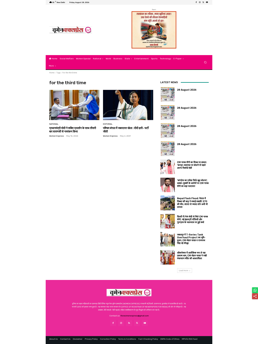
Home (51, 72)
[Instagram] (200, 2)
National (53, 124)
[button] (205, 62)
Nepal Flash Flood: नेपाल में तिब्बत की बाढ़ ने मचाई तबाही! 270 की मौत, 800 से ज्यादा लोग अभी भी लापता (192, 202)
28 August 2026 (186, 89)
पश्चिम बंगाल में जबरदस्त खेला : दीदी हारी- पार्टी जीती (126, 129)
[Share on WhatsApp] (255, 290)
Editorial (107, 124)
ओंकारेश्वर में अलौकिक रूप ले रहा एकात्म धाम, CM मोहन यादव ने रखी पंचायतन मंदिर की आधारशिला (192, 255)
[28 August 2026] (167, 94)
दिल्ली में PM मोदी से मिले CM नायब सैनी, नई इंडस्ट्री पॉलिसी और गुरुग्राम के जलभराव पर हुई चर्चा (192, 219)
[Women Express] (70, 29)
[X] (203, 2)
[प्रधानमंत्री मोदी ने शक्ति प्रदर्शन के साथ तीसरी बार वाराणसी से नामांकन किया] (74, 105)
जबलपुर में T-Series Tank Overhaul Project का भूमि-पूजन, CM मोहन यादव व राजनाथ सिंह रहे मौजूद (191, 239)
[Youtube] (207, 2)
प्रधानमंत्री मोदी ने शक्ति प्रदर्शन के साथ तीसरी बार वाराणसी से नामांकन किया (72, 129)
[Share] (255, 296)
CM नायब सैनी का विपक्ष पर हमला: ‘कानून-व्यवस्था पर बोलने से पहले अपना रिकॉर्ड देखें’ (192, 165)
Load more (183, 270)
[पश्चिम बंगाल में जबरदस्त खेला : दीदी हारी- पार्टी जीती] (128, 105)
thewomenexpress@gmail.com (134, 316)
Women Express (56, 136)
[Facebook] (196, 2)
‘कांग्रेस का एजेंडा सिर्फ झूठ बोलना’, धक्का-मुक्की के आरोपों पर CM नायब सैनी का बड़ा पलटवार (193, 183)
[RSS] (129, 323)
